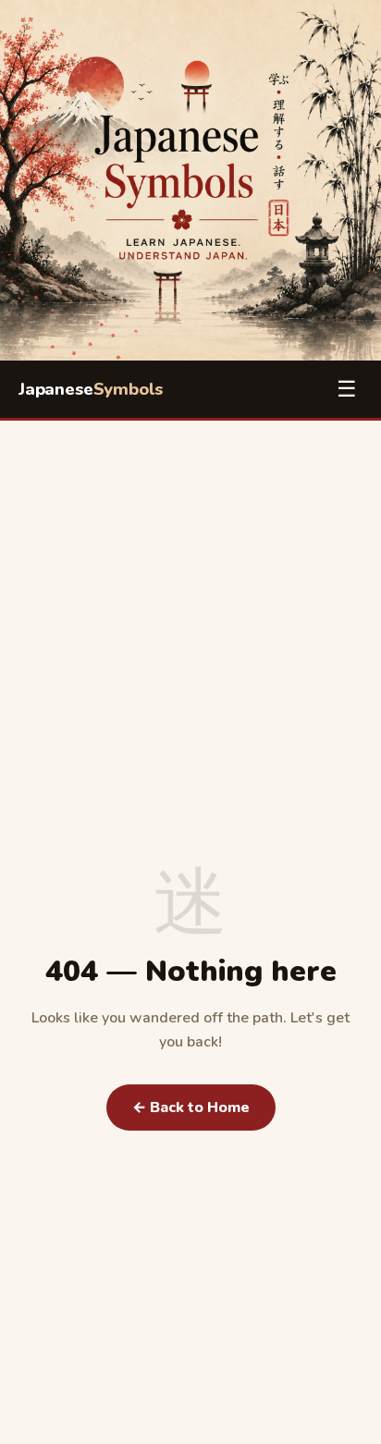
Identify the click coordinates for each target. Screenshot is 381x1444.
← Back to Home (191, 1107)
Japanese (90, 388)
